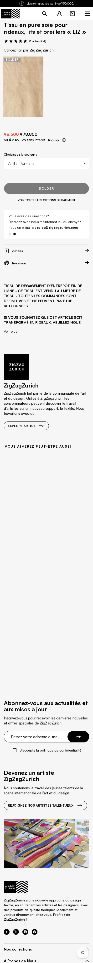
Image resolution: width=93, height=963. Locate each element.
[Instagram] (25, 933)
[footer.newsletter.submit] (78, 736)
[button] (72, 14)
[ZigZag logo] (10, 13)
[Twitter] (16, 933)
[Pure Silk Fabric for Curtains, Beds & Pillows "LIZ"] (23, 87)
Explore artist (21, 426)
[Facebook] (7, 933)
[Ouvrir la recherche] (44, 14)
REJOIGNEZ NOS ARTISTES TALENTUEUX (40, 805)
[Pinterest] (34, 933)
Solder (46, 188)
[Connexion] (59, 14)
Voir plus (10, 331)
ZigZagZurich (42, 50)
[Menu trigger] (87, 13)
